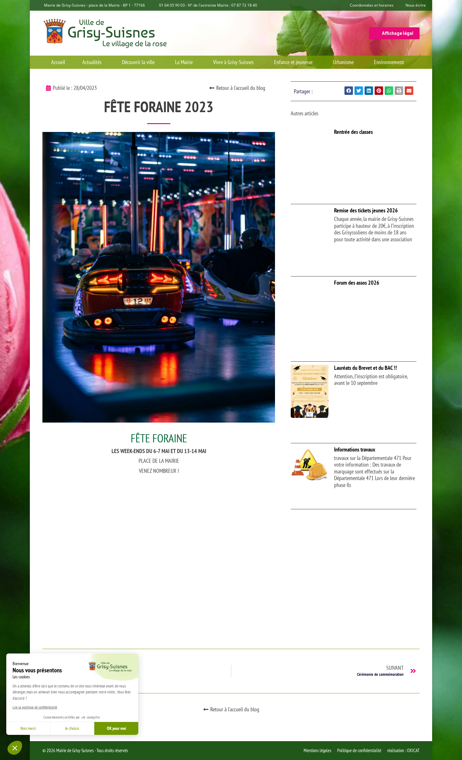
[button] (14, 747)
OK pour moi (116, 728)
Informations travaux (354, 449)
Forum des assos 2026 (356, 282)
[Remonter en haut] (452, 750)
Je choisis (72, 728)
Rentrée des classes (353, 131)
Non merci (28, 728)
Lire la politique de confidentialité (35, 707)
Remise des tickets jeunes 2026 (366, 210)
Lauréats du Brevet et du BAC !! (365, 367)
